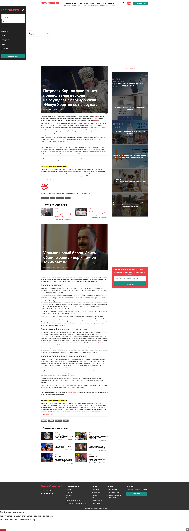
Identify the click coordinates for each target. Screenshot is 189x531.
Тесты (104, 3)
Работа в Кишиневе (129, 68)
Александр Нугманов (59, 439)
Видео (86, 3)
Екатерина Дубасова (49, 267)
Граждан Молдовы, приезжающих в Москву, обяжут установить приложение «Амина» (98, 213)
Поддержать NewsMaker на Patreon (76, 503)
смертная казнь (60, 197)
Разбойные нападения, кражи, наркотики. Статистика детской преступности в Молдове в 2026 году (98, 447)
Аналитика (78, 3)
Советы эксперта (104, 5)
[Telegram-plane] (52, 493)
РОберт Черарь (58, 420)
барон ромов (44, 420)
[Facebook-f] (41, 493)
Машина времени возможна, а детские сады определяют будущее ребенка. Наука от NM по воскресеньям (98, 436)
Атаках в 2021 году (95, 342)
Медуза (96, 120)
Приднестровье (76, 5)
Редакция (69, 492)
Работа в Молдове (93, 5)
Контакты (69, 495)
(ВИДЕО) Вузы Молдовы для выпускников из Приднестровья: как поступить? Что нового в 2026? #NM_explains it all (98, 458)
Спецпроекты (95, 3)
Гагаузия (84, 5)
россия (52, 197)
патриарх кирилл (44, 197)
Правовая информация (73, 500)
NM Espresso (67, 5)
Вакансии (69, 498)
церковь (67, 197)
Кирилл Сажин (47, 109)
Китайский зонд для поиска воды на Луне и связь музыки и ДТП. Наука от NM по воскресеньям (64, 436)
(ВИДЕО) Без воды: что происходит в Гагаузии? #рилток (63, 447)
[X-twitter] (44, 493)
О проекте (69, 489)
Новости (69, 3)
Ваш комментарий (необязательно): (17, 520)
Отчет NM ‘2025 (114, 5)
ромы (65, 420)
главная (51, 420)
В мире (45, 85)
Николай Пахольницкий (95, 217)
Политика (56, 208)
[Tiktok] (49, 493)
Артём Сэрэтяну (59, 219)
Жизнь (45, 248)
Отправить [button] (3, 530)
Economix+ (112, 3)
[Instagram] (47, 493)
